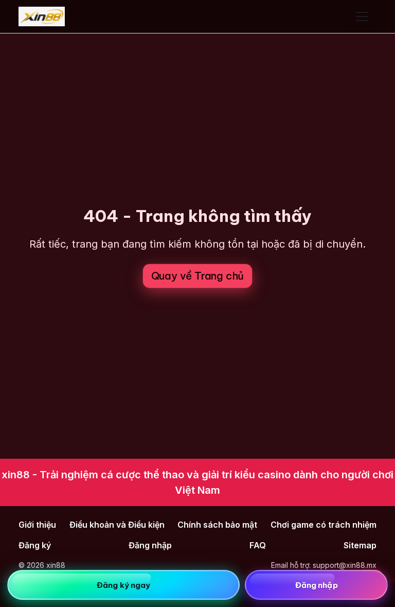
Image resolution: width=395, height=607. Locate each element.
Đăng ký (35, 545)
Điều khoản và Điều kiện (117, 524)
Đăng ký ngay (123, 585)
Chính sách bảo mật (217, 524)
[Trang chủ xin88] (42, 16)
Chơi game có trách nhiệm (323, 524)
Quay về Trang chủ (197, 275)
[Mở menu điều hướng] (362, 16)
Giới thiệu (37, 524)
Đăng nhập (150, 545)
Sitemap (360, 545)
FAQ (257, 545)
